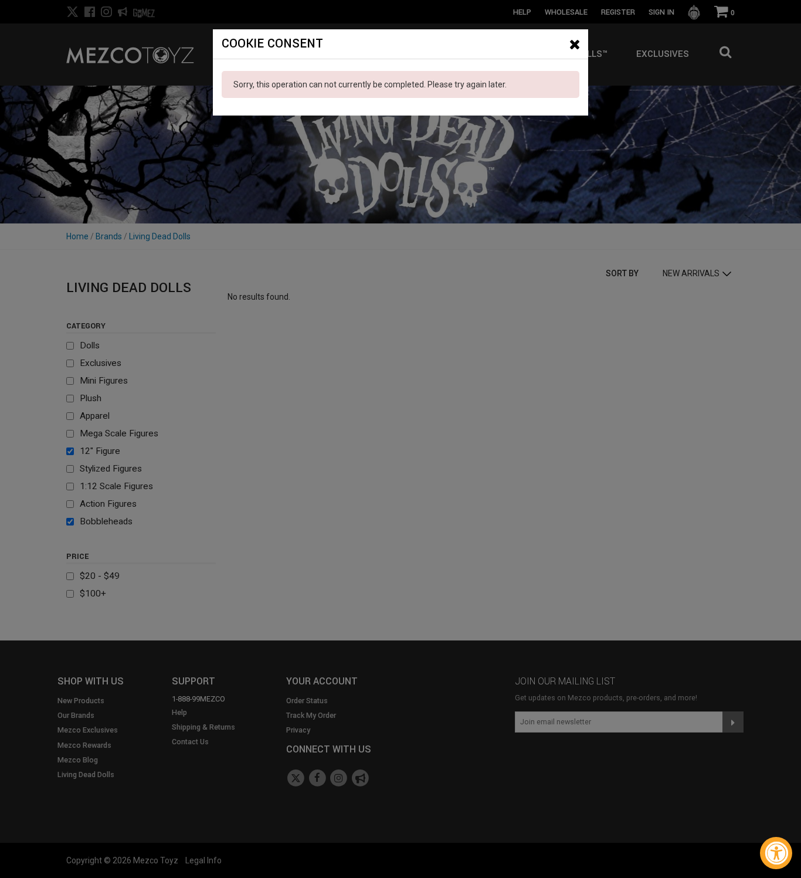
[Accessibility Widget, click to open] (776, 853)
